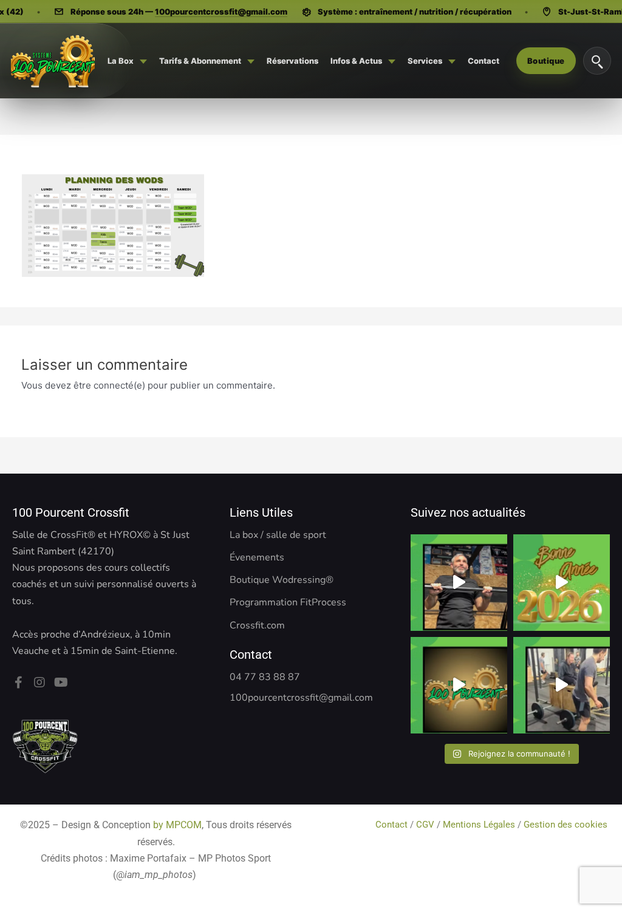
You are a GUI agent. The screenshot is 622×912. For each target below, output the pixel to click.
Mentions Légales (479, 824)
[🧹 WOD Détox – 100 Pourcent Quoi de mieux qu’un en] (459, 582)
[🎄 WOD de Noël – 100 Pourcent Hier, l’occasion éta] (561, 685)
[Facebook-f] (18, 682)
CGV (425, 824)
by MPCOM (177, 825)
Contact (392, 824)
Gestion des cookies (567, 824)
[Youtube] (61, 682)
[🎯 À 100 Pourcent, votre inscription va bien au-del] (459, 685)
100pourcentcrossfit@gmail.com (221, 11)
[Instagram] (39, 682)
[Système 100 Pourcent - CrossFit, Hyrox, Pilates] (53, 61)
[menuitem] (127, 60)
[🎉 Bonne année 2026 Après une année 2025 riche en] (561, 582)
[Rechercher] (597, 61)
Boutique (546, 61)
